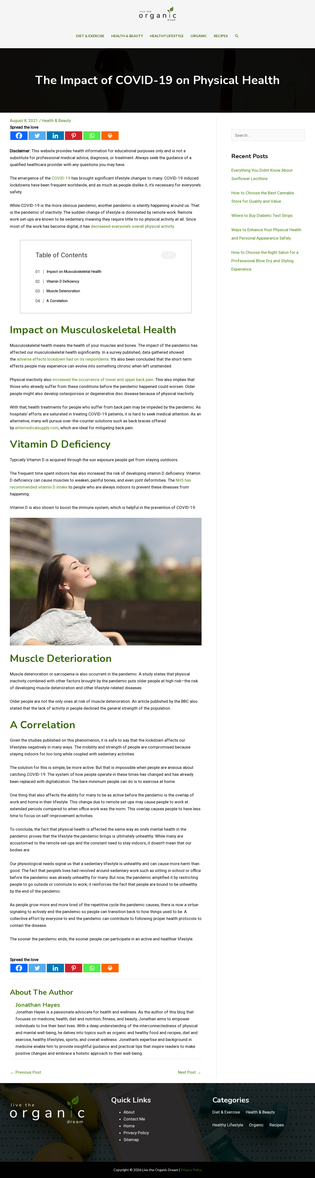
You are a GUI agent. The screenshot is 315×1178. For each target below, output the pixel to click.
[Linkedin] (55, 135)
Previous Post (25, 1072)
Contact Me (134, 1119)
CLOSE (168, 255)
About (129, 1112)
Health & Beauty (56, 120)
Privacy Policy (136, 1132)
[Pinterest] (73, 135)
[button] (237, 36)
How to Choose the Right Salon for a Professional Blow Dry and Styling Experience (265, 261)
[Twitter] (37, 135)
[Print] (110, 135)
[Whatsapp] (91, 135)
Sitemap (131, 1139)
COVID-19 (61, 178)
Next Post (189, 1072)
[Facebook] (19, 135)
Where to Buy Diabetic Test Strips (262, 215)
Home (129, 1125)
